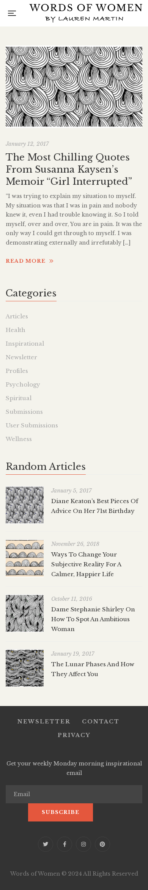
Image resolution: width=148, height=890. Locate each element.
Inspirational (25, 343)
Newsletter (21, 357)
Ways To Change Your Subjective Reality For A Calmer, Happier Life (86, 564)
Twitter (45, 844)
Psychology (23, 384)
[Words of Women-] (85, 13)
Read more (26, 261)
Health (15, 330)
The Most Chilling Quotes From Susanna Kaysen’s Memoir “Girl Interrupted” (69, 169)
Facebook (64, 844)
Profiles (17, 370)
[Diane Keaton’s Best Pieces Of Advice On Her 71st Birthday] (25, 505)
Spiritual (18, 398)
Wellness (19, 439)
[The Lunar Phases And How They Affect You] (25, 668)
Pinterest (102, 844)
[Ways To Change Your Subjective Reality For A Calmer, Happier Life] (25, 558)
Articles (17, 316)
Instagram (83, 844)
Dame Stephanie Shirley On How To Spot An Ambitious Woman (93, 619)
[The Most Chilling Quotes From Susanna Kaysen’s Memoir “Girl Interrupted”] (74, 86)
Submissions (24, 411)
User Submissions (32, 425)
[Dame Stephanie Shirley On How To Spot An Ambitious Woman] (25, 613)
